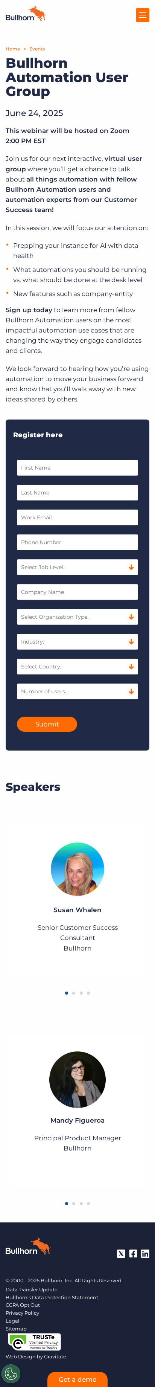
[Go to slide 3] (81, 993)
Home (13, 49)
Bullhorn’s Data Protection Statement (52, 1297)
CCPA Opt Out (23, 1305)
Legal (13, 1321)
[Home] (26, 19)
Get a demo (78, 1379)
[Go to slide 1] (66, 993)
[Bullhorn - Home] (28, 1247)
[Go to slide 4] (88, 993)
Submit (47, 724)
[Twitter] (121, 1254)
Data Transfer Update (32, 1289)
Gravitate (55, 1356)
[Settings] (11, 1373)
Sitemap (16, 1329)
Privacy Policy (22, 1313)
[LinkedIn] (145, 1254)
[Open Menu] (142, 15)
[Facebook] (133, 1254)
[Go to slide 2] (73, 993)
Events (37, 49)
